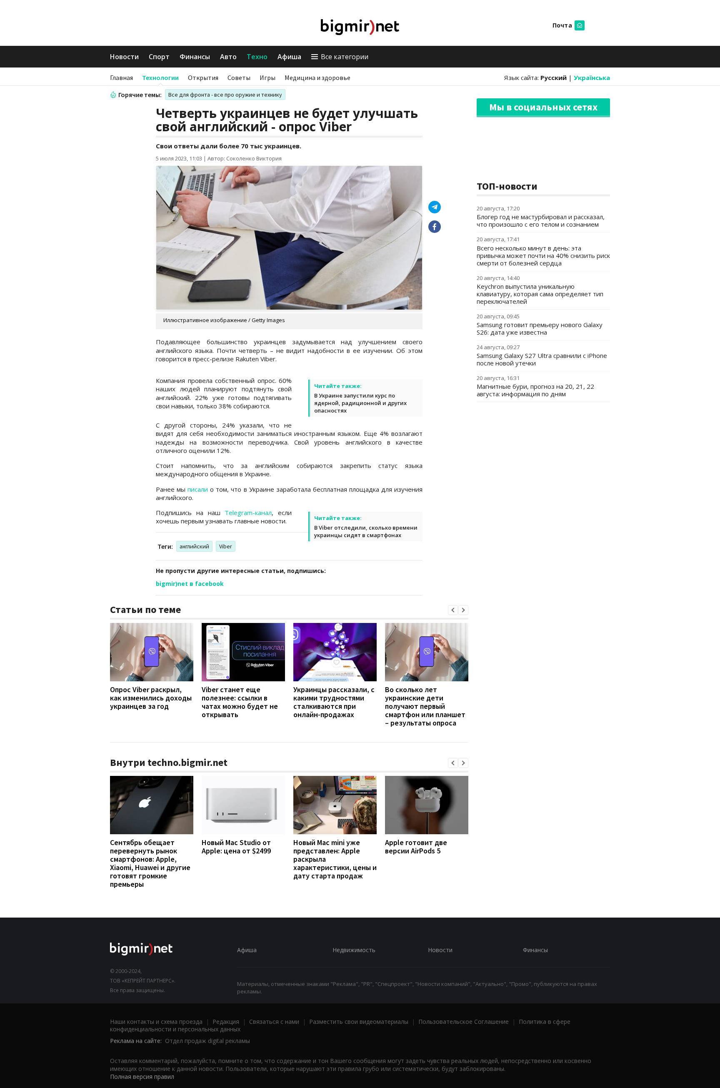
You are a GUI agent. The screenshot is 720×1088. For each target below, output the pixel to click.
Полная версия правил (142, 1076)
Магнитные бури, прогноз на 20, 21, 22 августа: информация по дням (535, 390)
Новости (124, 56)
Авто (228, 56)
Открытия (203, 77)
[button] (453, 610)
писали (198, 489)
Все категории (344, 56)
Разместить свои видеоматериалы (358, 1021)
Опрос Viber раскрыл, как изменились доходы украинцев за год (151, 698)
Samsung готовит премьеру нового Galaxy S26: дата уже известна (539, 328)
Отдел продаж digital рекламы (207, 1041)
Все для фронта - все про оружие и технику (225, 94)
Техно (257, 56)
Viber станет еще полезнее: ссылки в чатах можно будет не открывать (240, 702)
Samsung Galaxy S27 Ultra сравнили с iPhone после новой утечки (542, 359)
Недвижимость (353, 950)
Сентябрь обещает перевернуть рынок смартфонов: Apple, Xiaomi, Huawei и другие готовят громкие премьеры (150, 863)
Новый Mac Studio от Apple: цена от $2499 (236, 846)
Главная (121, 77)
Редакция (225, 1021)
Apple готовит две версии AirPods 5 (416, 846)
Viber (225, 546)
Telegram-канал (248, 512)
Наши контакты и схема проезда (156, 1021)
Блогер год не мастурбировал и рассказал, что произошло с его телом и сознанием (541, 220)
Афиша (289, 56)
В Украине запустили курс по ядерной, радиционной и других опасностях (360, 403)
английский (194, 546)
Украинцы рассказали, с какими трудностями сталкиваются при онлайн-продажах (334, 702)
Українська (592, 77)
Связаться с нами (274, 1021)
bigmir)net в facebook (190, 584)
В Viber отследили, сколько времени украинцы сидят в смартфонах (366, 531)
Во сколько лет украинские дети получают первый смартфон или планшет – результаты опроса (425, 706)
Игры (267, 77)
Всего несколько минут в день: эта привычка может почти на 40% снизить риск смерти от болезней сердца (543, 255)
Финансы (195, 56)
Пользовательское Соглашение (463, 1021)
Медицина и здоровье (317, 77)
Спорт (159, 56)
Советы (239, 77)
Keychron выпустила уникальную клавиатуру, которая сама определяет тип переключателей (540, 293)
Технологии (160, 77)
